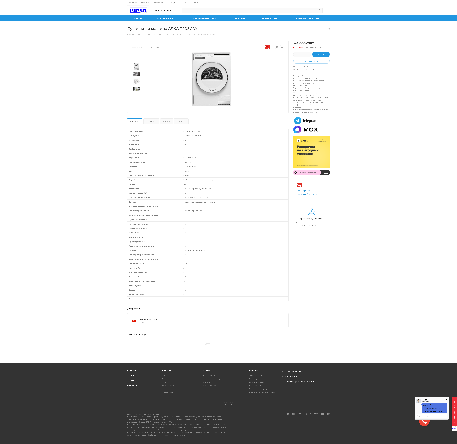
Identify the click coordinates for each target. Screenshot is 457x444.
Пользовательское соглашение (262, 392)
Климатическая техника (211, 389)
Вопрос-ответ (255, 385)
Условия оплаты (168, 382)
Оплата (166, 121)
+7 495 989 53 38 (163, 10)
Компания (167, 371)
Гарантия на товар (169, 389)
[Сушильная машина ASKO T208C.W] (212, 79)
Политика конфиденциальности (262, 389)
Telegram (231, 404)
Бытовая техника (209, 375)
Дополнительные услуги (212, 379)
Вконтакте (225, 404)
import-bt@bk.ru (293, 376)
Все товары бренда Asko (307, 194)
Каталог (131, 371)
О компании (166, 375)
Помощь (253, 371)
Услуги (131, 380)
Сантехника (206, 382)
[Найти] (320, 10)
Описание (134, 121)
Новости (132, 385)
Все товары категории (306, 191)
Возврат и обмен (169, 392)
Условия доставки (169, 385)
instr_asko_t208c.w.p (148, 319)
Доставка (181, 121)
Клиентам (166, 379)
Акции (130, 375)
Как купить (151, 121)
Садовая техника (209, 385)
